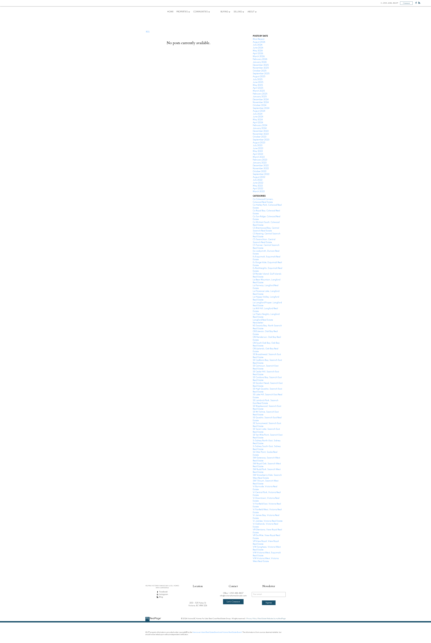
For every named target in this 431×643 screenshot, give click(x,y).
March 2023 (259, 157)
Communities (200, 12)
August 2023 (259, 143)
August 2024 (259, 111)
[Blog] (419, 3)
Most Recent (258, 39)
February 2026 (260, 59)
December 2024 (261, 100)
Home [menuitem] (170, 12)
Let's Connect (233, 601)
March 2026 (259, 56)
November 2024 (261, 102)
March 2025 (259, 91)
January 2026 (260, 62)
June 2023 (258, 148)
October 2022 (259, 171)
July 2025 (258, 79)
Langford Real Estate (263, 320)
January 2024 (260, 128)
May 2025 (258, 85)
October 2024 (259, 105)
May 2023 (258, 151)
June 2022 (258, 183)
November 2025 (261, 68)
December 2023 (261, 131)
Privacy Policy (252, 618)
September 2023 (261, 140)
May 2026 (258, 51)
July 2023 (257, 145)
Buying (224, 12)
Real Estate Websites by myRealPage (272, 618)
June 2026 (258, 48)
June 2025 (258, 82)
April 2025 (258, 88)
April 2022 (258, 189)
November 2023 (261, 134)
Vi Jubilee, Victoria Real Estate (268, 521)
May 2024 (258, 120)
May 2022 (258, 186)
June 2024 (258, 117)
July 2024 (257, 114)
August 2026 (259, 42)
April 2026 (258, 54)
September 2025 (261, 74)
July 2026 (257, 45)
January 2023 (260, 163)
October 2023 (259, 137)
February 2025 (260, 94)
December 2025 (261, 65)
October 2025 (259, 71)
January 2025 (260, 97)
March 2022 (259, 192)
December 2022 (261, 166)
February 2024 (260, 125)
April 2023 (258, 154)
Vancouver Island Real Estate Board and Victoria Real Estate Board (217, 632)
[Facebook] (416, 3)
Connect (406, 3)
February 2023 (260, 160)
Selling (238, 12)
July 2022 (257, 180)
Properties (182, 12)
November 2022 (261, 169)
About (250, 12)
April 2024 (258, 123)
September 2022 (261, 174)
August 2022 (259, 177)
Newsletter (258, 323)
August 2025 (259, 77)
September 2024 (261, 108)
